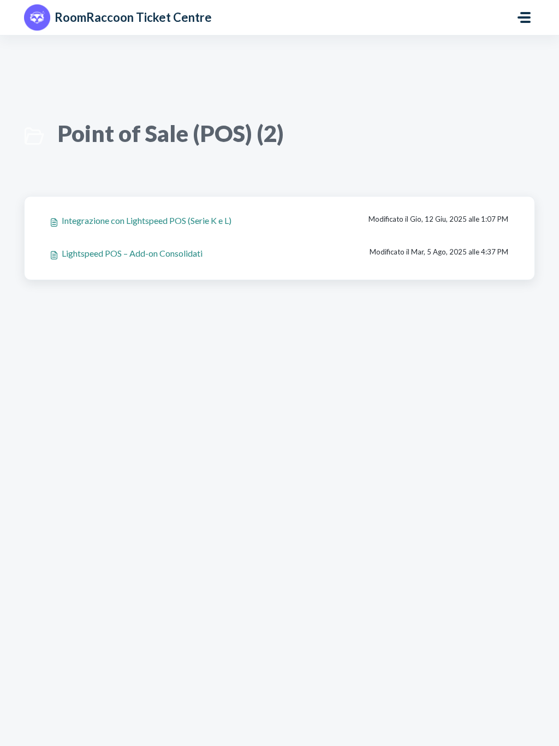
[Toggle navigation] (524, 17)
